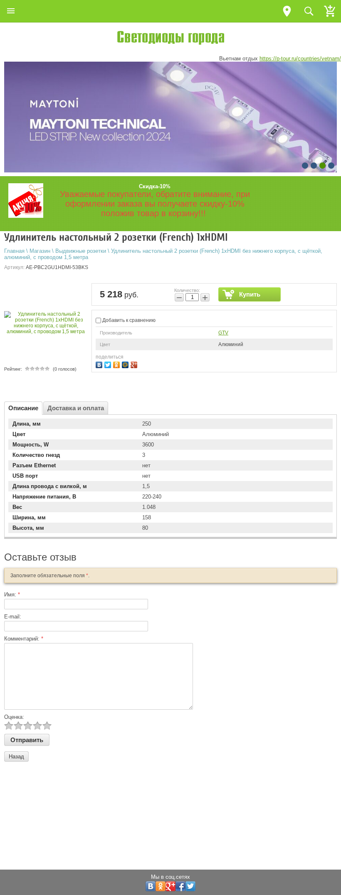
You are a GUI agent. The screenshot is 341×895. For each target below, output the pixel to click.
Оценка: (14, 717)
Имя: (12, 594)
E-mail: (12, 616)
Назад (16, 756)
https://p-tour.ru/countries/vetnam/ (300, 58)
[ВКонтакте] (100, 363)
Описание (23, 407)
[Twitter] (108, 363)
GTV (223, 333)
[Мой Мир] (126, 363)
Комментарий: (23, 639)
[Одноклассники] (117, 363)
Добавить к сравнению (128, 320)
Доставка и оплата (75, 407)
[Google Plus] (135, 363)
